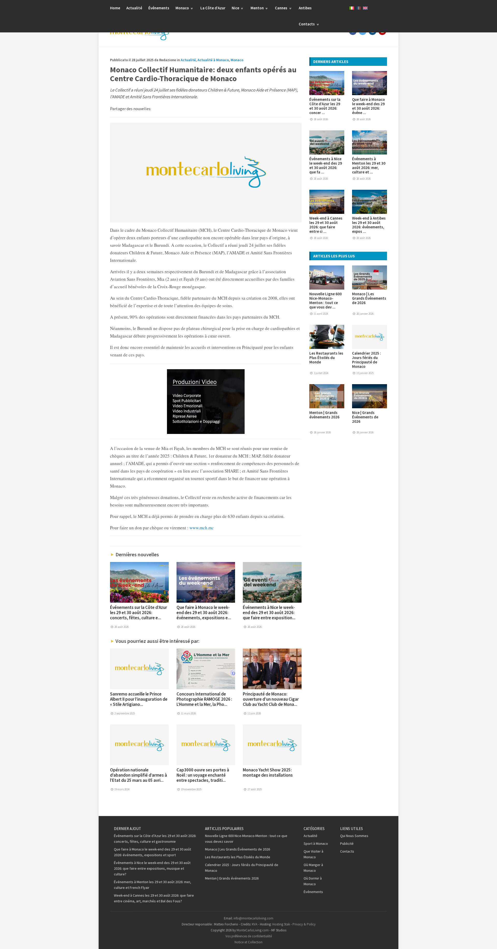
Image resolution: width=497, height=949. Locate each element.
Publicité (347, 843)
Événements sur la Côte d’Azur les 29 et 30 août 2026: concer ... (324, 106)
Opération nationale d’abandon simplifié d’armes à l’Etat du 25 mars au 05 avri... (138, 775)
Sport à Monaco (316, 843)
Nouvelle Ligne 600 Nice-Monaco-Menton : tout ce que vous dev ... (325, 300)
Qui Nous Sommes (354, 835)
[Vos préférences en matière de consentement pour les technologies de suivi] (488, 940)
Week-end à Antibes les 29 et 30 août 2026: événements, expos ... (369, 225)
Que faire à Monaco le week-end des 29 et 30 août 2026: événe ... (368, 106)
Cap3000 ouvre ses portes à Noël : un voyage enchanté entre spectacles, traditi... (203, 775)
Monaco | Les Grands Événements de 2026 (369, 298)
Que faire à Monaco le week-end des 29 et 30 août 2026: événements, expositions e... (204, 612)
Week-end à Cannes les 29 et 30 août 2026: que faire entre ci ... (325, 225)
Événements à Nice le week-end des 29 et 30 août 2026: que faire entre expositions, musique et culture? (152, 868)
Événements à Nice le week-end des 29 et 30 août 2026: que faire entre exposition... (269, 612)
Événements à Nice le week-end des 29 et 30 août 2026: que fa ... (325, 165)
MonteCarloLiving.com (253, 930)
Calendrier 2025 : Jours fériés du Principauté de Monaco (366, 360)
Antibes (305, 7)
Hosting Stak (281, 924)
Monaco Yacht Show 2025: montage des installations (268, 772)
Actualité (134, 7)
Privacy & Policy (304, 924)
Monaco (183, 7)
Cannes (281, 7)
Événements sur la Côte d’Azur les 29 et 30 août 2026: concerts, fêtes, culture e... (138, 612)
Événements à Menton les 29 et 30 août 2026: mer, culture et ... (368, 165)
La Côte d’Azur (212, 7)
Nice (236, 7)
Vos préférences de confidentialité (248, 936)
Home (115, 7)
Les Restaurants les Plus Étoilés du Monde (326, 357)
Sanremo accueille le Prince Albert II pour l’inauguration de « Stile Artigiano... (138, 699)
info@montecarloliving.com (253, 918)
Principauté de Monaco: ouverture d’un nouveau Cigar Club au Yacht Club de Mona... (271, 699)
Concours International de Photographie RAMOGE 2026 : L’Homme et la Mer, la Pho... (204, 699)
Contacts (307, 24)
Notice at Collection (248, 942)
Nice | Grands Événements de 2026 (365, 417)
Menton (258, 7)
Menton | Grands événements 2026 (324, 414)
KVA (254, 924)
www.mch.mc (201, 528)
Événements (158, 7)
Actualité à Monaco (213, 60)
